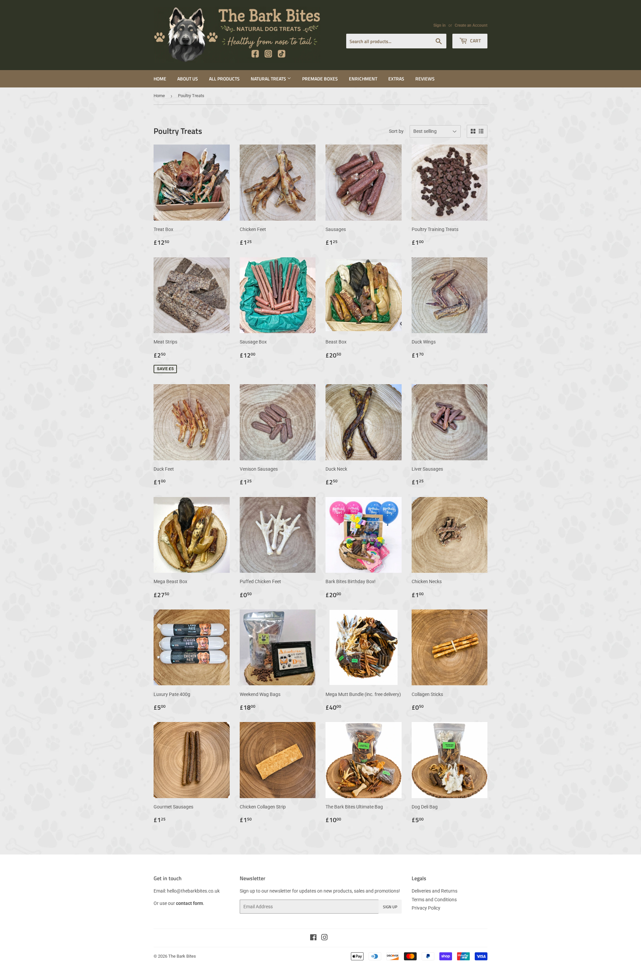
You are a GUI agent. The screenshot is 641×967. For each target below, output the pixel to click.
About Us (187, 78)
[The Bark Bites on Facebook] (313, 938)
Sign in (439, 25)
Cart (475, 40)
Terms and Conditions (434, 899)
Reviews (425, 78)
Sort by (396, 131)
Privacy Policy (426, 908)
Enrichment (363, 78)
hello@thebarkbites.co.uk (193, 891)
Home (160, 78)
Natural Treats (269, 78)
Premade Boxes (320, 78)
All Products (224, 78)
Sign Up (390, 907)
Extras (396, 78)
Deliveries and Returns (434, 891)
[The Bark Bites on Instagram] (324, 938)
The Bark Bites (182, 956)
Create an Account (471, 25)
